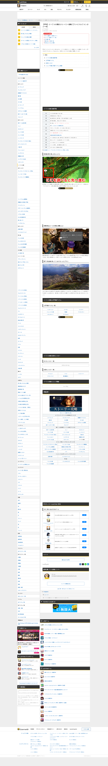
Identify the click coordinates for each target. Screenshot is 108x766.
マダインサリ (66, 439)
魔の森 (50, 420)
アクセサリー (21, 545)
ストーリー (30, 9)
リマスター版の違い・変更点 (24, 407)
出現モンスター (49, 63)
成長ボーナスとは (22, 410)
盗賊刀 (19, 503)
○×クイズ (20, 449)
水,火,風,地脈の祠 (50, 451)
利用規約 (32, 729)
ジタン (19, 473)
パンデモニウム (82, 451)
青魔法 (87, 9)
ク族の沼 (82, 434)
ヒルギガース (21, 314)
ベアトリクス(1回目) (22, 290)
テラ (66, 451)
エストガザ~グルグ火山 (66, 449)
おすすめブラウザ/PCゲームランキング (29, 683)
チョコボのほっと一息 (23, 434)
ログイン (88, 2)
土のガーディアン (22, 335)
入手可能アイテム (50, 60)
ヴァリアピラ (21, 326)
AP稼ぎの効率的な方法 (23, 401)
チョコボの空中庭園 (82, 461)
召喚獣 (19, 566)
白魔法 (19, 557)
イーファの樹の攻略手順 (51, 57)
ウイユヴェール (82, 446)
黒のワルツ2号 (21, 265)
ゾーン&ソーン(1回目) (22, 302)
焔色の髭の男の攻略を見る (56, 135)
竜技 (19, 584)
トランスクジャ (21, 365)
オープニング (50, 417)
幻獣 (19, 569)
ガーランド (20, 341)
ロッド (19, 521)
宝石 (19, 611)
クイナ (19, 488)
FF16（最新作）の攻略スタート (51, 35)
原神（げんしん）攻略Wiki (35, 744)
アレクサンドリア (66, 417)
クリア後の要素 (21, 413)
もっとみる (36, 47)
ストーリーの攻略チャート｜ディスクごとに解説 (30, 30)
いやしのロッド (50, 314)
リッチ (19, 359)
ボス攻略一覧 (47, 39)
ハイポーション (50, 309)
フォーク (20, 530)
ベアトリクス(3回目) (22, 305)
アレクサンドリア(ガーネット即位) (50, 444)
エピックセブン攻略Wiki (54, 744)
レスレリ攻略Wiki (33, 752)
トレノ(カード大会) (66, 444)
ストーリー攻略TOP (22, 81)
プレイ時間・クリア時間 (23, 419)
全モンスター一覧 (22, 596)
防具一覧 (52, 41)
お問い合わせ (59, 729)
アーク (19, 323)
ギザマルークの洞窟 (82, 422)
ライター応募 (86, 729)
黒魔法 (19, 560)
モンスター (68, 9)
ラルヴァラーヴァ (22, 293)
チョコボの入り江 (66, 461)
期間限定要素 (78, 9)
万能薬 (65, 312)
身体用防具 (20, 542)
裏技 (19, 575)
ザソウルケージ (21, 317)
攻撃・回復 (20, 608)
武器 (52, 9)
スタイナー (20, 479)
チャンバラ (20, 446)
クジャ (19, 344)
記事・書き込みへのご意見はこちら (66, 588)
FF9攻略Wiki (45, 591)
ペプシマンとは (21, 422)
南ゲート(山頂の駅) (50, 429)
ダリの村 (82, 420)
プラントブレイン (22, 259)
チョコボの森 (50, 461)
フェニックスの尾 (50, 312)
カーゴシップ (50, 422)
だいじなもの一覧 (22, 617)
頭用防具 (20, 536)
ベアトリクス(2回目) (22, 299)
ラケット (20, 518)
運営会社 (66, 729)
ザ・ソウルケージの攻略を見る (57, 125)
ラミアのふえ (65, 314)
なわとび (20, 440)
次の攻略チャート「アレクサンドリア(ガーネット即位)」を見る (56, 150)
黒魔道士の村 (81, 437)
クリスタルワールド (66, 456)
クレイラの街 (66, 432)
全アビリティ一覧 (22, 551)
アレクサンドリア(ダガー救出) (50, 434)
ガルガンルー (81, 429)
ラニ (19, 311)
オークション (21, 437)
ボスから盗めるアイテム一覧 (24, 395)
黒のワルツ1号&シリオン (23, 262)
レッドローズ (81, 432)
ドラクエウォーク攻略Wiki (35, 741)
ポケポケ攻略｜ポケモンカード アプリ (76, 736)
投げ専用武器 (21, 614)
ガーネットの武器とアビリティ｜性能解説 (30, 40)
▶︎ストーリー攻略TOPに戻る (65, 412)
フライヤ (20, 485)
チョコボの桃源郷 (50, 463)
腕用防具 (20, 539)
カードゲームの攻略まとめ (23, 464)
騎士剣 (19, 509)
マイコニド (50, 373)
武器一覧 (46, 41)
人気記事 (23, 27)
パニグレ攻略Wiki (33, 749)
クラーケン (20, 356)
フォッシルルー (50, 437)
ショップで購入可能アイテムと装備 (54, 65)
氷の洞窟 (66, 420)
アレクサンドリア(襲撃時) (82, 444)
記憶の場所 (50, 456)
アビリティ (59, 9)
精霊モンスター (21, 452)
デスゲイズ (20, 362)
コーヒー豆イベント (22, 458)
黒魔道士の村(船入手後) (66, 446)
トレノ (66, 429)
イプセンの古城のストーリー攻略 (28, 44)
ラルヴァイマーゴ (22, 308)
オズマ (19, 377)
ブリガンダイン (81, 312)
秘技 (19, 572)
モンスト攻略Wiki (72, 739)
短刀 (19, 500)
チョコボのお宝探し (22, 431)
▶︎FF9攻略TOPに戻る (23, 74)
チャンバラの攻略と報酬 (26, 37)
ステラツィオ (21, 455)
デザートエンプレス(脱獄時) (50, 449)
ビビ (19, 482)
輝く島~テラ (20, 220)
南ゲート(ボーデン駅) (50, 425)
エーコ (19, 491)
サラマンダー (21, 494)
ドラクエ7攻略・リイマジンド (36, 736)
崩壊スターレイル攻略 (34, 739)
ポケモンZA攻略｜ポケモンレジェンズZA (38, 733)
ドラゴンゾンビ (50, 376)
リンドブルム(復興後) (50, 446)
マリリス (20, 350)
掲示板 (34, 27)
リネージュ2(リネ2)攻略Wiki (74, 749)
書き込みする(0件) (66, 559)
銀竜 (19, 338)
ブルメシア (66, 425)
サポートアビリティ (22, 590)
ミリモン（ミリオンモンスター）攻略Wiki (58, 752)
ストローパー (81, 373)
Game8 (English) (73, 729)
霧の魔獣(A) (65, 376)
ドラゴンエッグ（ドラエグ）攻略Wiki (76, 752)
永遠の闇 (20, 368)
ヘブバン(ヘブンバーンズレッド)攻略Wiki (77, 745)
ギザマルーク (21, 268)
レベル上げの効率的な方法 (23, 398)
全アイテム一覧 (21, 602)
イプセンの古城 (82, 449)
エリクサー (81, 309)
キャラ (38, 9)
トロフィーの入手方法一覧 (23, 416)
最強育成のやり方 (22, 386)
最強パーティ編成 (22, 392)
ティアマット (21, 353)
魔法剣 (19, 578)
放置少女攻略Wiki (72, 744)
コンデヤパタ (66, 437)
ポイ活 (67, 2)
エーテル (66, 309)
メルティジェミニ (22, 329)
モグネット (20, 443)
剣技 (19, 581)
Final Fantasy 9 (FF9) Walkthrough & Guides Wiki (28, 623)
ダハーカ (20, 332)
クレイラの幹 (50, 432)
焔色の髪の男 (21, 320)
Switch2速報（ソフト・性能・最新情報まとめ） (78, 733)
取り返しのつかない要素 (49, 42)
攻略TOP (21, 9)
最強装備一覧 (21, 389)
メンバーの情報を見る (66, 583)
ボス (45, 9)
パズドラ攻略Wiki (53, 739)
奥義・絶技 (20, 587)
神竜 (19, 347)
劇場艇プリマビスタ (82, 417)
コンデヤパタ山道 (50, 439)
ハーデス (20, 374)
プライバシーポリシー (40, 729)
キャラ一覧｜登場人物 (23, 470)
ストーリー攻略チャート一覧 (50, 37)
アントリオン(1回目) (22, 296)
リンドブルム (66, 422)
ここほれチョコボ (22, 428)
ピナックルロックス (66, 434)
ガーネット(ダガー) (22, 476)
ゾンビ (65, 373)
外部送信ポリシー (50, 729)
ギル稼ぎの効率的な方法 (23, 404)
